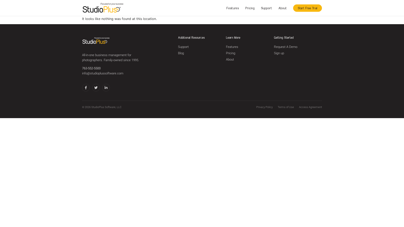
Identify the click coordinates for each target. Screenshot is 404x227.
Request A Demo (285, 47)
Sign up (279, 53)
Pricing (250, 8)
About (282, 8)
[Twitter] (96, 87)
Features (232, 8)
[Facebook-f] (86, 87)
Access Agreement (310, 107)
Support (266, 8)
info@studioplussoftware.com (102, 73)
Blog (181, 53)
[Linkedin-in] (106, 87)
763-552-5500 (91, 68)
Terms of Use (286, 107)
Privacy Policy (264, 107)
